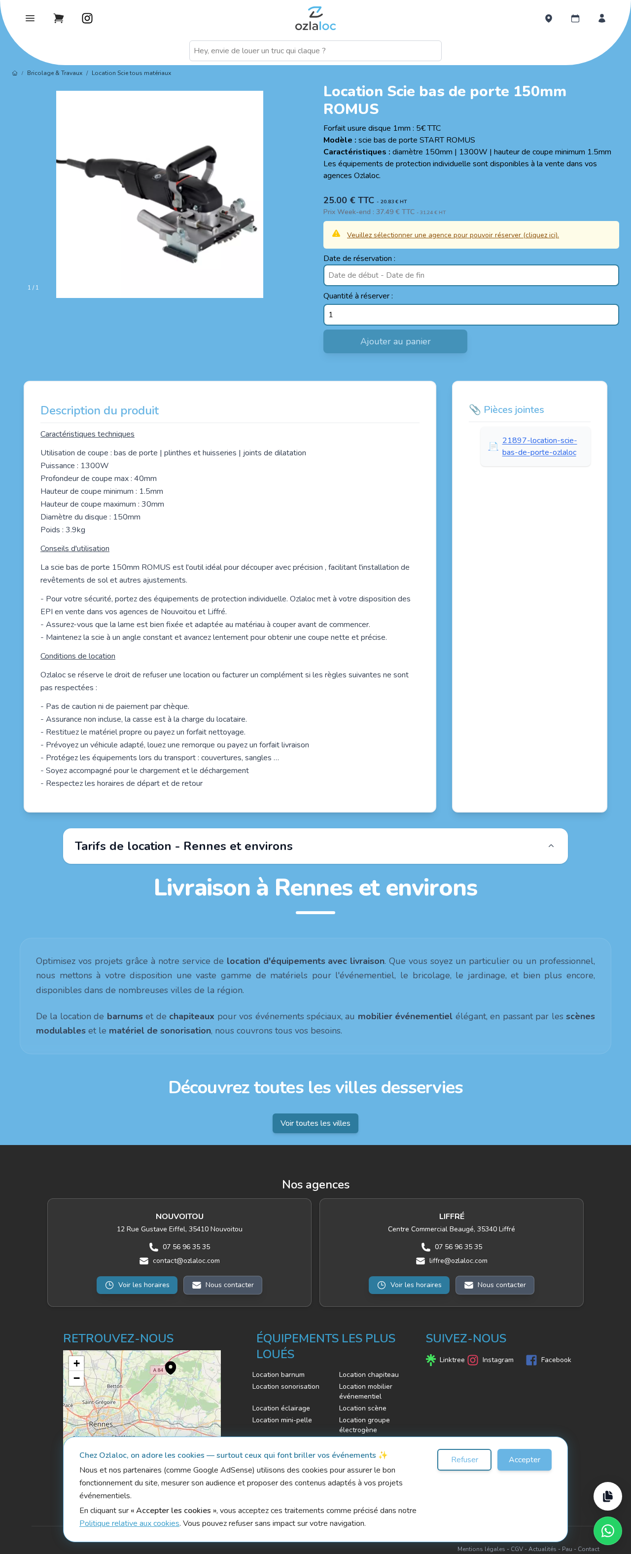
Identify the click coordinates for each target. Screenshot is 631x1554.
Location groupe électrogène (364, 1425)
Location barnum (278, 1374)
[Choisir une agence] (548, 18)
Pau (567, 1549)
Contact (588, 1549)
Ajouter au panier (395, 341)
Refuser (464, 1459)
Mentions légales (481, 1549)
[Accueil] (15, 73)
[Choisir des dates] (575, 18)
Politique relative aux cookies (129, 1523)
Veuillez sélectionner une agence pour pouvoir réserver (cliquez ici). (453, 235)
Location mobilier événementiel (365, 1391)
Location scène (362, 1408)
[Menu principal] (30, 18)
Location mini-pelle (282, 1420)
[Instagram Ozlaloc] (87, 18)
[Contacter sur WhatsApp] (608, 1531)
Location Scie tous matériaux (131, 73)
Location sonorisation (285, 1386)
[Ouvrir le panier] (58, 18)
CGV (517, 1549)
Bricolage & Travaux (54, 73)
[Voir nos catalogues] (608, 1496)
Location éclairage (281, 1408)
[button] (166, 1363)
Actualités (542, 1549)
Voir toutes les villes (315, 1123)
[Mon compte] (602, 18)
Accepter (524, 1459)
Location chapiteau (369, 1374)
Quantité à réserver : (358, 296)
